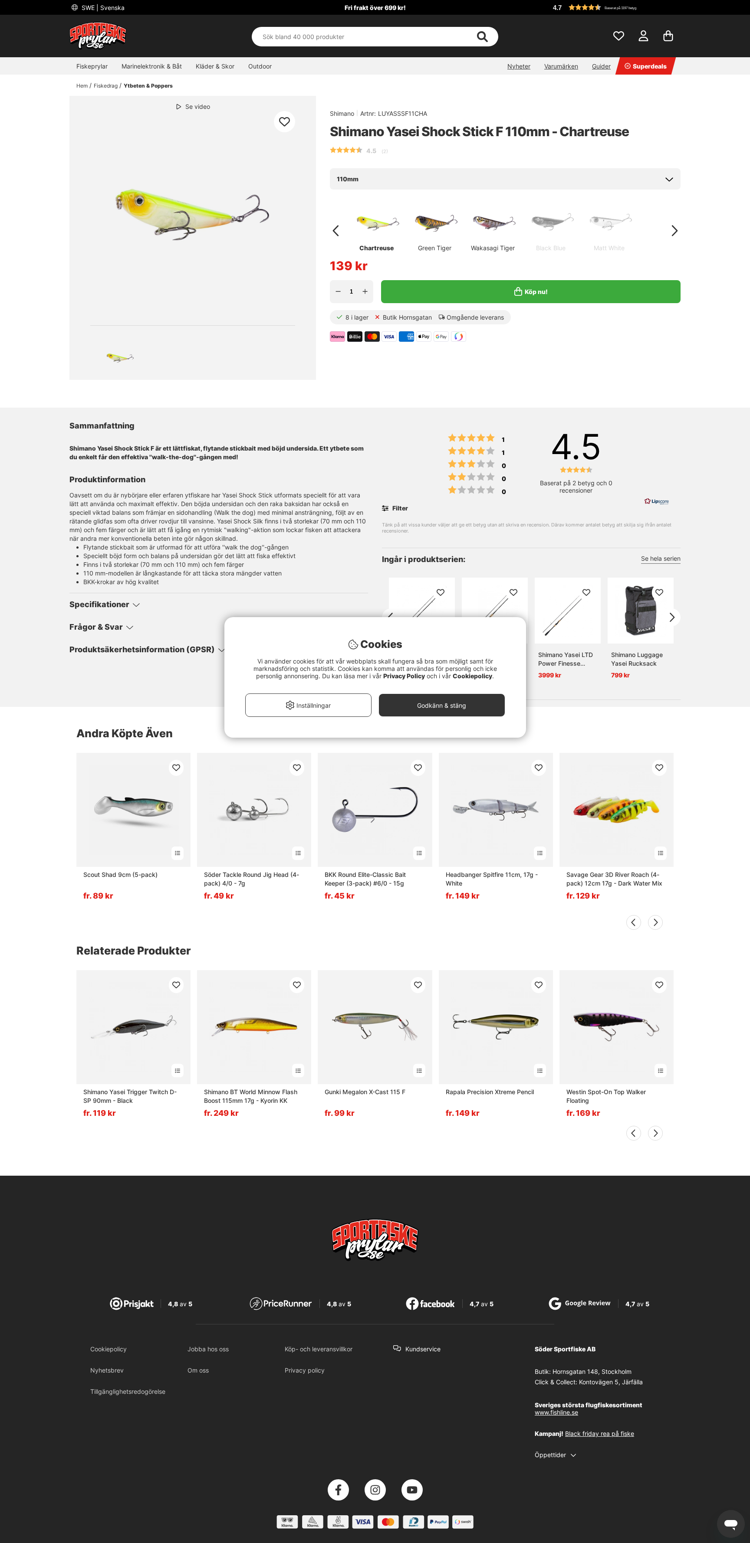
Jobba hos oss (208, 1349)
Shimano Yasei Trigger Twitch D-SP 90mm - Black (130, 1096)
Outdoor (260, 66)
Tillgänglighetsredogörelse (127, 1391)
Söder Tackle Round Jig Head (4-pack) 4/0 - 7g (251, 879)
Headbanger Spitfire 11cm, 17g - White (492, 879)
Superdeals (650, 66)
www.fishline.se (556, 1412)
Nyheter (518, 66)
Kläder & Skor (215, 66)
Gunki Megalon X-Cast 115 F (365, 1091)
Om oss (198, 1370)
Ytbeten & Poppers (148, 85)
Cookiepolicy (108, 1349)
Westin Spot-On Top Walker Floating (606, 1096)
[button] (615, 7)
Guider (601, 66)
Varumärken (561, 66)
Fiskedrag (106, 85)
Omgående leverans (475, 317)
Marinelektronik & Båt (152, 66)
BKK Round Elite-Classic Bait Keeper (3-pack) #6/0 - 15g (365, 879)
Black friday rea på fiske (599, 1433)
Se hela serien (661, 558)
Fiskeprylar (92, 66)
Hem (82, 85)
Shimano (342, 113)
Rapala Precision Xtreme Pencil (490, 1091)
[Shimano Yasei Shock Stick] (120, 356)
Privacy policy (305, 1370)
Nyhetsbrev (107, 1370)
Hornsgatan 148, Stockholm (592, 1371)
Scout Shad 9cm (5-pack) (120, 874)
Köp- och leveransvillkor (318, 1349)
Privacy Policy (404, 676)
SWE (102, 7)
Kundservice (423, 1349)
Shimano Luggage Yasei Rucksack (637, 659)
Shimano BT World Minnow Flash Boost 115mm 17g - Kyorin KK (250, 1096)
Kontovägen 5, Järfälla (611, 1382)
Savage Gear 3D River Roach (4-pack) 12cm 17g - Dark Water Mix (614, 879)
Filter (399, 508)
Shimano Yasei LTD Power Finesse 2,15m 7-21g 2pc (565, 659)
